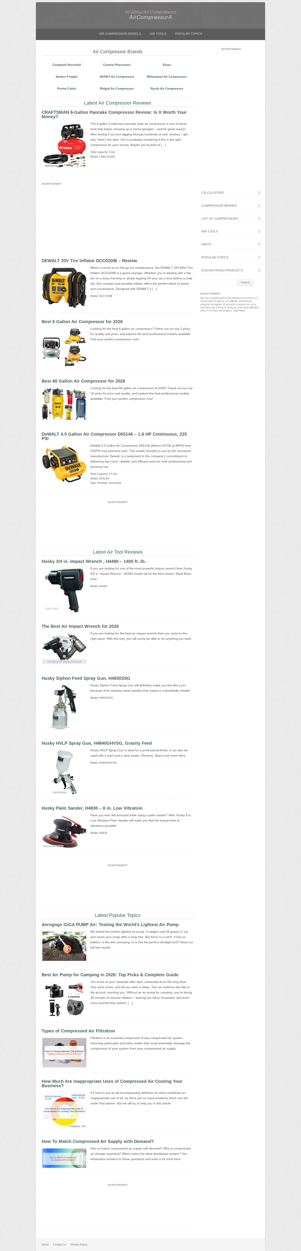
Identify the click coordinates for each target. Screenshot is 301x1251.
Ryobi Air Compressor (166, 88)
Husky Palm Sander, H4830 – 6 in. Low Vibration (92, 808)
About (44, 1244)
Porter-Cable (66, 88)
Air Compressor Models (120, 33)
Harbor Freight (67, 76)
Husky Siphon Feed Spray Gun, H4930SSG (86, 678)
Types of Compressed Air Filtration (78, 1030)
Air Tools (158, 33)
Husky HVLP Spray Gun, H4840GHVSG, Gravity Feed (97, 743)
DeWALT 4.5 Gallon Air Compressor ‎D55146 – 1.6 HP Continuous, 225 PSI (114, 436)
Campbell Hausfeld (66, 64)
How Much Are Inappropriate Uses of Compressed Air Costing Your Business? (112, 1083)
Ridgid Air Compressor (117, 88)
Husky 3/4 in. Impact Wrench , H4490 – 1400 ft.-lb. (94, 561)
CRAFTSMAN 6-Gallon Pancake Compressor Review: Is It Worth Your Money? (114, 114)
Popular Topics (188, 33)
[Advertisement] (116, 217)
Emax (167, 64)
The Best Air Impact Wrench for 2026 (80, 626)
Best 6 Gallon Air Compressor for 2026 (82, 321)
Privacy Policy (79, 1244)
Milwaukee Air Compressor (167, 76)
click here (239, 310)
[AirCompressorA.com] (150, 19)
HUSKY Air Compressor (117, 76)
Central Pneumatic (117, 64)
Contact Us (59, 1244)
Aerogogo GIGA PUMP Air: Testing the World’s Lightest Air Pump (110, 924)
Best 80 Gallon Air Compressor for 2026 (83, 381)
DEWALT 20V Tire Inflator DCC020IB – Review (89, 260)
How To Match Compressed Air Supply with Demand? (98, 1141)
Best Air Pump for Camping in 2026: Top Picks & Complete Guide (110, 974)
